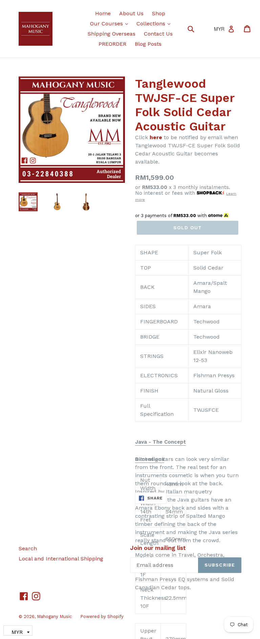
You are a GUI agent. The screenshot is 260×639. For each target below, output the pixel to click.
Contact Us (158, 33)
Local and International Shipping (61, 558)
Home (103, 13)
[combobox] (195, 29)
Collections (155, 23)
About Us (131, 13)
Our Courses (110, 23)
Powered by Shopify (102, 616)
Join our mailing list (158, 548)
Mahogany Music (54, 616)
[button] (160, 442)
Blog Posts (148, 44)
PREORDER (112, 44)
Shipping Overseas (111, 33)
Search (28, 548)
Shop (158, 13)
